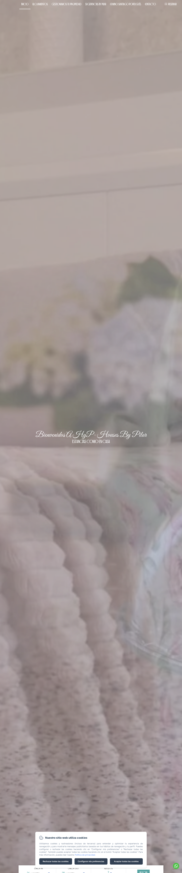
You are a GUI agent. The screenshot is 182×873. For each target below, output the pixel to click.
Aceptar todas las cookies (126, 861)
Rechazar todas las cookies (56, 861)
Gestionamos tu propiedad (66, 4)
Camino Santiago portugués (125, 4)
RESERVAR (172, 4)
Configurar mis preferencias (91, 861)
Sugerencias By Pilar (95, 4)
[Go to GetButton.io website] (176, 870)
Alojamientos (40, 4)
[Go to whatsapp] (176, 866)
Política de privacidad (85, 855)
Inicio (24, 4)
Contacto (150, 4)
